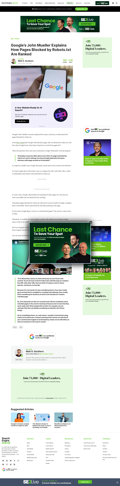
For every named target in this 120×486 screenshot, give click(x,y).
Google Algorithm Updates (72, 457)
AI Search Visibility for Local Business (95, 276)
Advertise (87, 3)
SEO (31, 3)
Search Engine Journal (46, 354)
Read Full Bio (19, 359)
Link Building (49, 443)
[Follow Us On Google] (42, 336)
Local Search (49, 446)
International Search (51, 451)
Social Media (30, 454)
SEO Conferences (70, 460)
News (14, 327)
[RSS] (14, 464)
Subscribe (105, 443)
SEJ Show (67, 454)
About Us (78, 3)
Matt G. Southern (26, 61)
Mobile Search (50, 449)
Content (29, 451)
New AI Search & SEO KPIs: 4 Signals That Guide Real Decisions (96, 161)
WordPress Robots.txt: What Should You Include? (62, 425)
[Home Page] (10, 3)
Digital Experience (32, 457)
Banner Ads (87, 449)
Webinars (70, 3)
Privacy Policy (107, 454)
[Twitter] (18, 460)
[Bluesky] (3, 464)
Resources (61, 3)
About (104, 446)
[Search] (116, 3)
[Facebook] (14, 460)
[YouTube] (10, 460)
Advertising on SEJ (89, 443)
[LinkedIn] (6, 460)
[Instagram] (6, 464)
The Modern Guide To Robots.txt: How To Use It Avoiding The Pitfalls (42, 425)
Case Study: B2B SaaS (90, 446)
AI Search (25, 3)
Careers (105, 451)
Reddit (47, 463)
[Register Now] (97, 147)
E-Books (67, 451)
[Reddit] (10, 464)
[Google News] (3, 460)
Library (67, 449)
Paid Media (39, 3)
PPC (47, 457)
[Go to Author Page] (13, 61)
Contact (105, 449)
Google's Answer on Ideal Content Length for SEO (20, 425)
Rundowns (68, 446)
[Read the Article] (20, 417)
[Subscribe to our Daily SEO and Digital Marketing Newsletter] (113, 3)
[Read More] (97, 234)
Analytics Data (50, 460)
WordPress (30, 460)
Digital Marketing (50, 3)
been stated (20, 143)
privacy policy (49, 398)
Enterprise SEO (50, 454)
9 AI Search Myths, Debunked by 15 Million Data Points (95, 246)
